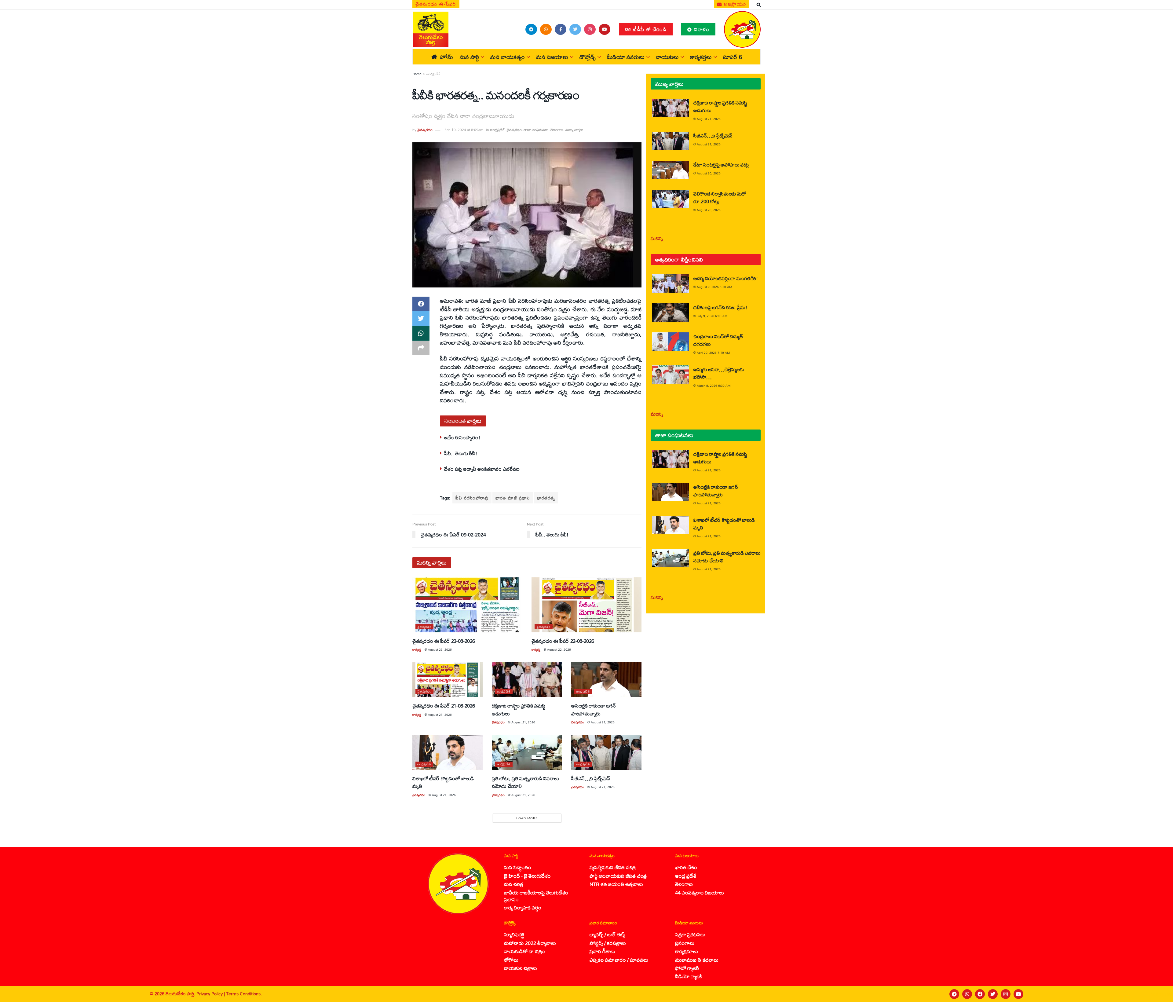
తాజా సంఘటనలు (536, 129)
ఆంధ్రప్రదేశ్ (433, 74)
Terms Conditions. (244, 993)
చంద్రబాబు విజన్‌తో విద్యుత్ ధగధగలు (718, 340)
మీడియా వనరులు (626, 56)
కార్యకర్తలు (701, 56)
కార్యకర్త (416, 649)
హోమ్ (446, 56)
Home (417, 74)
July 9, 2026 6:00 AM (712, 316)
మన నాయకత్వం (507, 56)
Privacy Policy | (211, 993)
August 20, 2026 (709, 173)
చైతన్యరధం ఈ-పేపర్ (435, 4)
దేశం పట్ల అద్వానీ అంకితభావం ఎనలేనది (482, 469)
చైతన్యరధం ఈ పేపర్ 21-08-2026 (443, 705)
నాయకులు (667, 56)
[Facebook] (980, 994)
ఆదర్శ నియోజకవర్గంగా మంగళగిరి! (725, 278)
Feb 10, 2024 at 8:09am (463, 129)
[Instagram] (1005, 994)
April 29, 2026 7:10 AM (713, 352)
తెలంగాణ (557, 129)
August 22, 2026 (559, 649)
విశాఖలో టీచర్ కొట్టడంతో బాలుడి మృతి (443, 782)
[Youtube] (1018, 994)
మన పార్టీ (469, 56)
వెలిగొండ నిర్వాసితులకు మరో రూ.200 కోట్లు (719, 197)
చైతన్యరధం (425, 129)
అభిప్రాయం (734, 4)
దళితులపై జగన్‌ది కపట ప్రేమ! (720, 307)
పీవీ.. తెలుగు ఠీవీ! (460, 453)
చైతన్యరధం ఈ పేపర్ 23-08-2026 (443, 641)
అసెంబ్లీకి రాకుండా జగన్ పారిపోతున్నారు (593, 709)
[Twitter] (993, 994)
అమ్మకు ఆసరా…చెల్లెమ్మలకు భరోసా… (718, 373)
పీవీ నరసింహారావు (471, 497)
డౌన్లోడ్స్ (587, 56)
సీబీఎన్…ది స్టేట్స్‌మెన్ (590, 778)
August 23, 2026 (440, 649)
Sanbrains (1160, 994)
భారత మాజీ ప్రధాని (512, 497)
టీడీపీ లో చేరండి (649, 29)
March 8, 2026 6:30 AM (713, 385)
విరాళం (700, 29)
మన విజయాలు (552, 56)
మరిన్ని (657, 238)
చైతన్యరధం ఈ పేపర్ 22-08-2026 (563, 641)
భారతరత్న (546, 497)
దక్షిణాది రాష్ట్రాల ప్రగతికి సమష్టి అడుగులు (519, 709)
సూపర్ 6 (732, 56)
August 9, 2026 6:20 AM (714, 287)
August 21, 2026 (440, 714)
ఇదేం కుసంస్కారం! (462, 437)
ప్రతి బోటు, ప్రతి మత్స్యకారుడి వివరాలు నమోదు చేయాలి (525, 782)
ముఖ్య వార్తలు (574, 129)
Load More (527, 818)
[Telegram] (954, 994)
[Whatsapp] (967, 994)
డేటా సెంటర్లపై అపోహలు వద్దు (721, 164)
